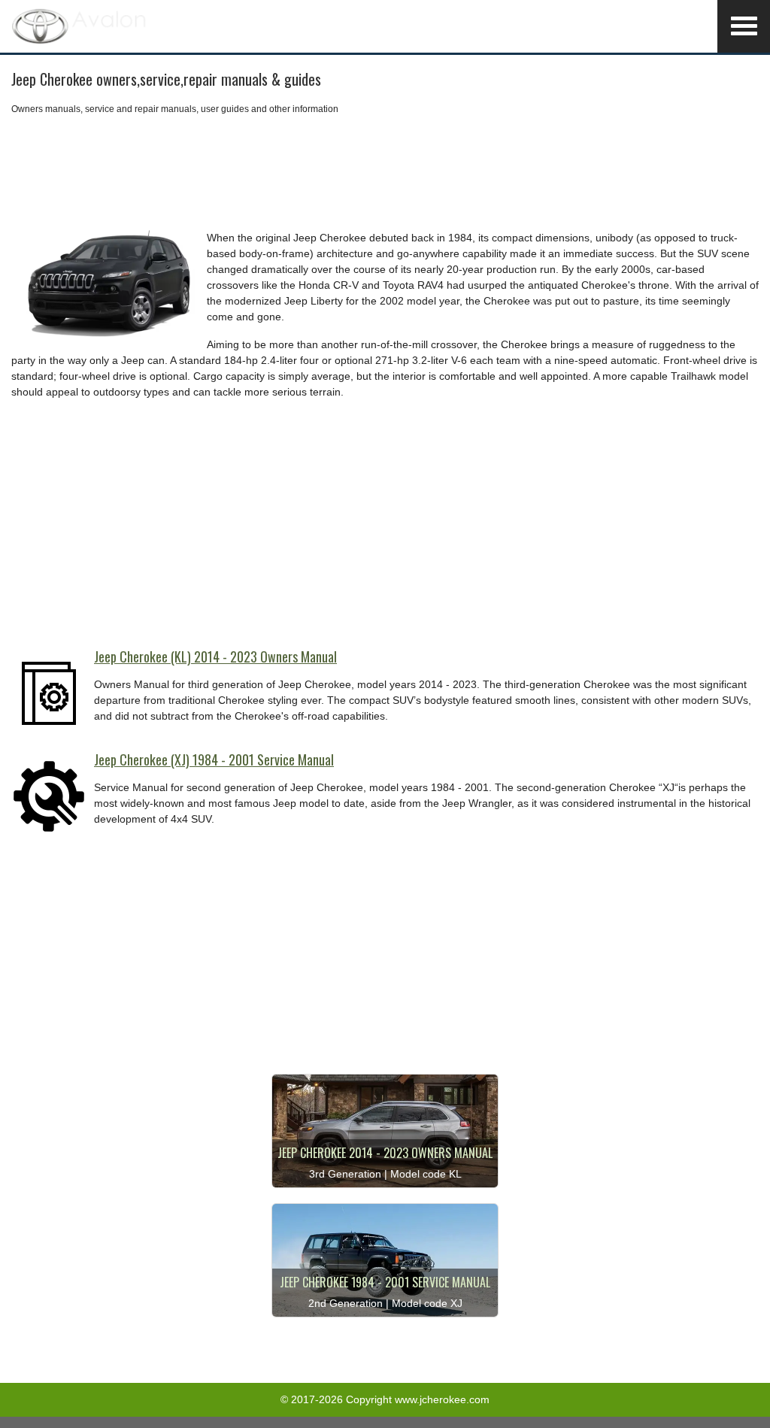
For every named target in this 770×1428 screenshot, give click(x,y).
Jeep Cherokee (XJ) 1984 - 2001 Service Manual (214, 759)
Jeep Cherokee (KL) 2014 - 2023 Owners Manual (215, 656)
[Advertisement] (385, 173)
